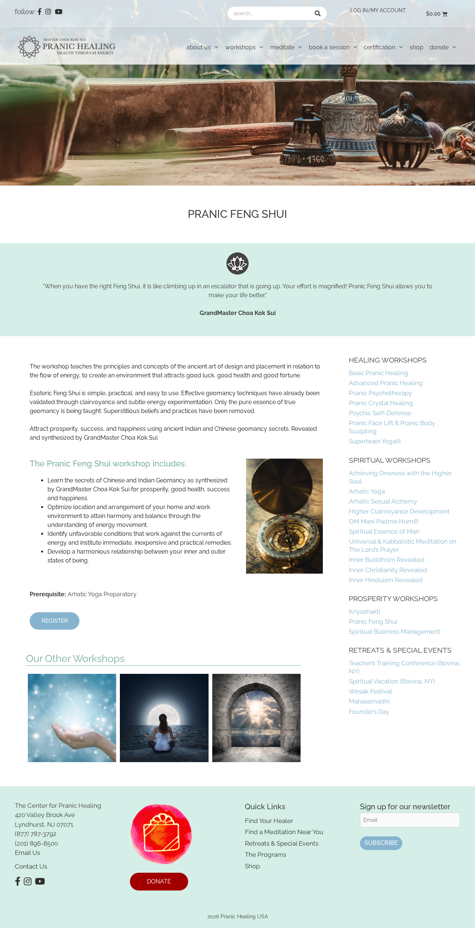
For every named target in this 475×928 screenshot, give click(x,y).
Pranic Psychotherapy (380, 393)
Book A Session (329, 47)
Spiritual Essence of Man (384, 531)
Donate (439, 47)
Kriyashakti (364, 611)
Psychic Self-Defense (380, 413)
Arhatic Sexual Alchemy (383, 501)
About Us (198, 47)
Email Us (27, 852)
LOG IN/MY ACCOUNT (378, 10)
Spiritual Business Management (394, 631)
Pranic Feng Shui (373, 621)
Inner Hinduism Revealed (386, 580)
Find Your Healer (269, 820)
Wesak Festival (370, 691)
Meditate (282, 47)
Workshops (240, 47)
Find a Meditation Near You (284, 832)
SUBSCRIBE (381, 842)
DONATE (159, 881)
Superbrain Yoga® (375, 441)
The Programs (265, 854)
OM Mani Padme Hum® (384, 521)
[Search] (317, 13)
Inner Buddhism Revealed (387, 559)
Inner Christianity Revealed (388, 570)
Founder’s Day (369, 711)
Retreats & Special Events (281, 843)
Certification (379, 47)
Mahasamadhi (369, 701)
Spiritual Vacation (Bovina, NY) (392, 681)
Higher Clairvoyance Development (399, 511)
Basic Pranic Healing (378, 373)
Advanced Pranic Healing (386, 383)
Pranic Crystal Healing (381, 403)
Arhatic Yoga (367, 491)
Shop (416, 47)
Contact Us (31, 866)
